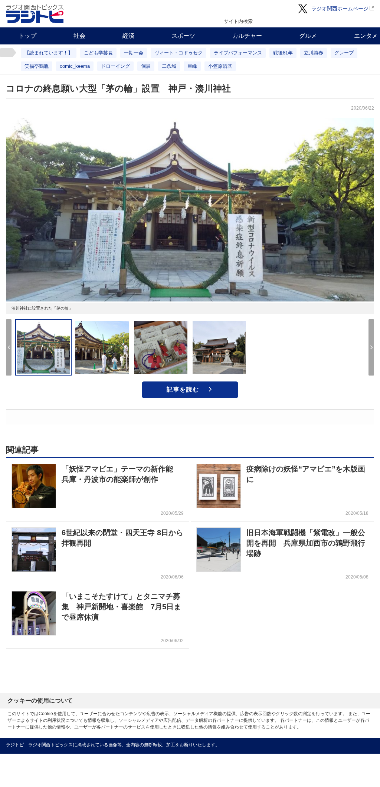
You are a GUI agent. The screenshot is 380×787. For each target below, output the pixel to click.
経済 (128, 36)
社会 (79, 36)
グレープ (344, 53)
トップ (27, 36)
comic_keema (75, 66)
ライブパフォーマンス (238, 53)
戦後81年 (283, 53)
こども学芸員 (98, 53)
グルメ (308, 36)
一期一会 (133, 53)
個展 (146, 66)
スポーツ (183, 36)
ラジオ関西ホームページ (339, 8)
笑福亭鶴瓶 (36, 66)
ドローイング (115, 66)
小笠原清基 (220, 66)
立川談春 (313, 53)
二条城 (169, 66)
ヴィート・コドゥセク (178, 53)
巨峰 (192, 66)
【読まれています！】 (48, 53)
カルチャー (247, 36)
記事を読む (183, 389)
